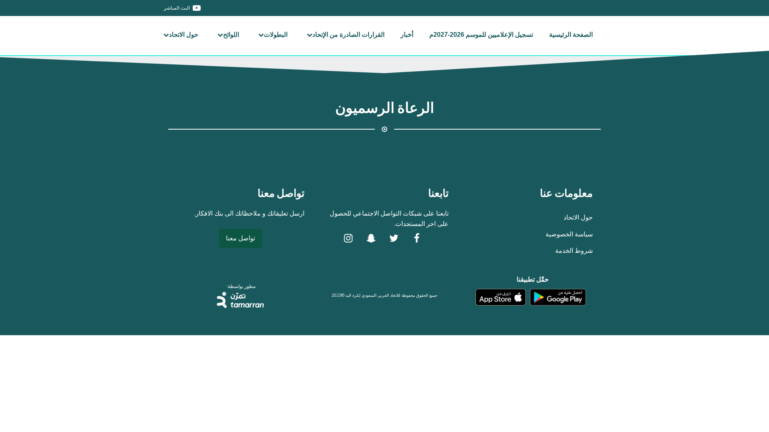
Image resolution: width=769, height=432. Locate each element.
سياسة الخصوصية (569, 234)
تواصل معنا (240, 238)
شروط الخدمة (574, 250)
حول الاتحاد (183, 34)
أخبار (407, 34)
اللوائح (231, 34)
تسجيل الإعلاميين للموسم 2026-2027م (481, 34)
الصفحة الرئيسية (571, 34)
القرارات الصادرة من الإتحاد (348, 34)
